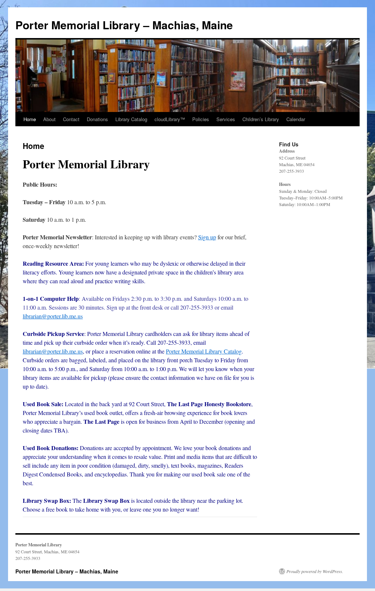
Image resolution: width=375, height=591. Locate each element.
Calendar (295, 119)
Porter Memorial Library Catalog (204, 351)
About (49, 119)
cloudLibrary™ (170, 119)
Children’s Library (260, 119)
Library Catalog (131, 119)
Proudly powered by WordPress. (314, 571)
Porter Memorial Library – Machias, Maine (124, 25)
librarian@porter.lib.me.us (53, 316)
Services (225, 119)
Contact (71, 119)
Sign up (207, 237)
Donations (97, 119)
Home (29, 119)
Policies (200, 119)
